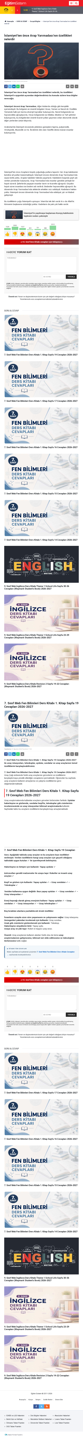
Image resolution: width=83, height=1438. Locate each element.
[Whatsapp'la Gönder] (18, 86)
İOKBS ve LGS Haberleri (15, 1416)
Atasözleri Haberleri (62, 1416)
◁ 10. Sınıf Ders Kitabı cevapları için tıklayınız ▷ (41, 242)
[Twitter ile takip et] (41, 1406)
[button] (67, 86)
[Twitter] (10, 86)
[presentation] (12, 10)
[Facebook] (6, 86)
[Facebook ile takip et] (36, 1406)
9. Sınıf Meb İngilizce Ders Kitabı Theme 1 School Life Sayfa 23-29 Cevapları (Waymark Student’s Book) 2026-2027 (45, 10)
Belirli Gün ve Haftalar (14, 1419)
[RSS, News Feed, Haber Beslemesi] (47, 1406)
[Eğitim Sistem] (15, 3)
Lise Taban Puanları (62, 1423)
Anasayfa (10, 21)
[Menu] (71, 3)
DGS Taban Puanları (13, 1426)
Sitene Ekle (59, 1400)
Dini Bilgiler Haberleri (38, 1416)
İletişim (38, 1400)
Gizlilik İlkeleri (47, 1400)
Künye (31, 1400)
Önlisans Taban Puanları (15, 1423)
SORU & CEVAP (22, 21)
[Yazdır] (22, 86)
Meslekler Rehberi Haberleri (41, 1419)
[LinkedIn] (14, 86)
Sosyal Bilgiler (35, 21)
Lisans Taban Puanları (63, 1419)
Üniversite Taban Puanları (39, 1423)
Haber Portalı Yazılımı (15, 1435)
